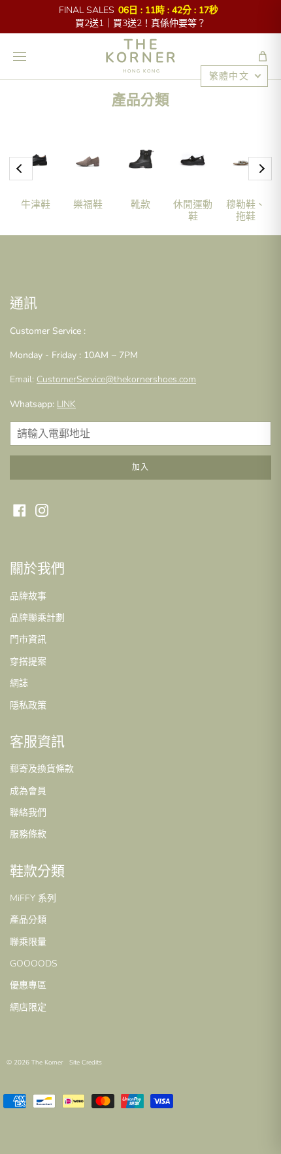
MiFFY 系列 (33, 898)
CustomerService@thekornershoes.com (116, 379)
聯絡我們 (28, 812)
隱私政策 (28, 705)
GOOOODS (34, 963)
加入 (140, 467)
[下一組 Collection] (260, 168)
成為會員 (28, 791)
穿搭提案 (28, 661)
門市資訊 (28, 639)
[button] (263, 56)
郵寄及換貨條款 (42, 769)
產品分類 (28, 920)
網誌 (19, 683)
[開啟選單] (19, 56)
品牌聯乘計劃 (37, 618)
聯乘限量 (28, 942)
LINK (66, 404)
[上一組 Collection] (21, 168)
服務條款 (28, 834)
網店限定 (28, 1007)
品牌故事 (28, 596)
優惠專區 (28, 985)
